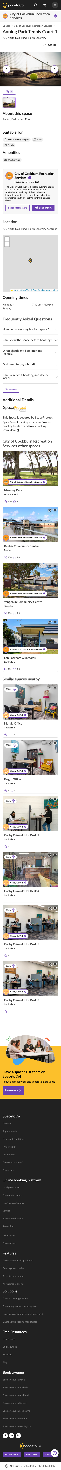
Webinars (7, 1355)
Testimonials (9, 1155)
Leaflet (16, 290)
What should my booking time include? (22, 352)
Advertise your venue (13, 1276)
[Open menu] (55, 5)
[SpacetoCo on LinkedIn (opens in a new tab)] (18, 1435)
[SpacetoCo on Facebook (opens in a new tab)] (5, 1435)
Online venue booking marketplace (20, 1322)
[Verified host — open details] (55, 16)
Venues (6, 1211)
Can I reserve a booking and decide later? (26, 377)
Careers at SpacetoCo (13, 1162)
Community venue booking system (20, 1306)
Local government (11, 1187)
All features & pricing (13, 1284)
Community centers (12, 1195)
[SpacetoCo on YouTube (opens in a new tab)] (11, 1435)
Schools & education (13, 1219)
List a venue (8, 1235)
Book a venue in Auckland (16, 1395)
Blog (5, 1362)
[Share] (49, 454)
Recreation (8, 1226)
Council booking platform (15, 1298)
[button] (36, 5)
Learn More (9, 430)
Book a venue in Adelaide (15, 1387)
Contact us (8, 1170)
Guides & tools (10, 1347)
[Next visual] (54, 69)
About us (7, 1123)
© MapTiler (25, 290)
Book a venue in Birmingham (17, 1426)
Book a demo (9, 1243)
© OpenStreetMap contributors (44, 290)
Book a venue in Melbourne (16, 1411)
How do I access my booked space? (26, 329)
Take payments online (13, 1268)
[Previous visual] (6, 69)
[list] (30, 1147)
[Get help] (55, 1453)
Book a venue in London (15, 1419)
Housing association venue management (23, 1314)
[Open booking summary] (45, 5)
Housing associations (13, 1203)
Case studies (9, 1339)
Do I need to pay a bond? (19, 364)
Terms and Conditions (13, 1139)
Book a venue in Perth (14, 1380)
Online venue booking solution (18, 1261)
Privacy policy (9, 1147)
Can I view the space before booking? (27, 340)
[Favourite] (55, 454)
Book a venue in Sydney (15, 1403)
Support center (10, 1131)
